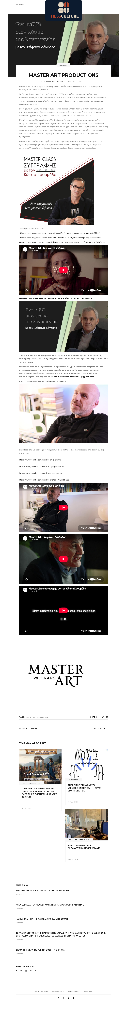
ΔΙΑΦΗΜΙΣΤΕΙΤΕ (58, 992)
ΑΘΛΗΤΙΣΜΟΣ (74, 840)
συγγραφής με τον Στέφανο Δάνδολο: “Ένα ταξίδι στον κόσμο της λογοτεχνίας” (66, 237)
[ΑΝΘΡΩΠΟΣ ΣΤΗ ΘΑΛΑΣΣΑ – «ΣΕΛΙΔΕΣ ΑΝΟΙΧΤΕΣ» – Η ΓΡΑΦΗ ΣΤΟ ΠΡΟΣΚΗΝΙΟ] (86, 764)
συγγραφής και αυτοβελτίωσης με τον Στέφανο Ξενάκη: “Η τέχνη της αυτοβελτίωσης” (69, 242)
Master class (26, 233)
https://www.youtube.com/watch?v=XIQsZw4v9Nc (41, 473)
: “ (70, 298)
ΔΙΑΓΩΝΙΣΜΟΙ (87, 992)
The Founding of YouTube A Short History (42, 891)
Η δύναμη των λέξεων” (82, 298)
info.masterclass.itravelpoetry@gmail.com (74, 376)
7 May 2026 (19, 908)
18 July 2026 (19, 894)
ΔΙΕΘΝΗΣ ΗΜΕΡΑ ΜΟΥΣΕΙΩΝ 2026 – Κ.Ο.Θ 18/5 (40, 950)
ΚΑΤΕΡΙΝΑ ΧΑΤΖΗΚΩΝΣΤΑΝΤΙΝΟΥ (53, 82)
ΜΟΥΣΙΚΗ (26, 783)
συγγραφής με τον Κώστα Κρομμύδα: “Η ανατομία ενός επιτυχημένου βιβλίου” (66, 233)
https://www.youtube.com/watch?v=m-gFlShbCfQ (40, 460)
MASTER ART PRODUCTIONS (37, 717)
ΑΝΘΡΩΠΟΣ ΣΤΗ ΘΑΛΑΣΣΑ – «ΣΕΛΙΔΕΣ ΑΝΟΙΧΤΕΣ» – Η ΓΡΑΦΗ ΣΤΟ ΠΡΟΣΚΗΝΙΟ (85, 788)
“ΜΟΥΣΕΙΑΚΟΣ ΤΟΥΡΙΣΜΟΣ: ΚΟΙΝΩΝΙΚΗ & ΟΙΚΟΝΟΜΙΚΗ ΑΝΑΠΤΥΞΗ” (51, 905)
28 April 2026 (26, 808)
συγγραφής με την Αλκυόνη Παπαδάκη (51, 298)
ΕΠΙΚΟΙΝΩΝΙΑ (73, 992)
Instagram (61, 381)
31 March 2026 (73, 802)
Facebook (49, 381)
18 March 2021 (71, 82)
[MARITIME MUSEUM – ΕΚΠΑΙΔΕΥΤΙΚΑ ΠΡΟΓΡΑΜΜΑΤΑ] (86, 824)
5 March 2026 (73, 859)
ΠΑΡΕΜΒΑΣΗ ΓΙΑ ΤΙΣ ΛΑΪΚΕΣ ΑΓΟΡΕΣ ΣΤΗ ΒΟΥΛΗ (42, 919)
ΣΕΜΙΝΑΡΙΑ (63, 65)
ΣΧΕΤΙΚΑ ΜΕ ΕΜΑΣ (41, 992)
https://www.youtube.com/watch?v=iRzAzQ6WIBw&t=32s (44, 480)
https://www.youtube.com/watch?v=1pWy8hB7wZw (41, 466)
